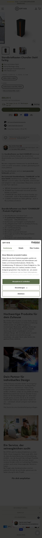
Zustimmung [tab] (7, 248)
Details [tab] (21, 248)
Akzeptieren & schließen (21, 281)
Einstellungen (20, 288)
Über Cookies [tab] (34, 248)
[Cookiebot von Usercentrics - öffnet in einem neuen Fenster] (31, 242)
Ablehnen (21, 294)
